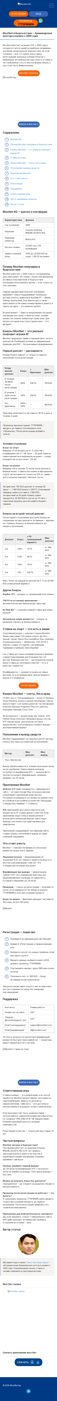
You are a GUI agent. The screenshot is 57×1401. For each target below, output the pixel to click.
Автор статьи (17, 204)
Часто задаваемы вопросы (23, 199)
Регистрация (16, 183)
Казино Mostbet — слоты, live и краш (28, 163)
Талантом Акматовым (37, 1262)
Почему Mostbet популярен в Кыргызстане (31, 144)
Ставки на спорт (18, 157)
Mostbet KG (15, 139)
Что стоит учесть (19, 178)
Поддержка (16, 189)
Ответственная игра (20, 194)
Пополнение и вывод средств (24, 168)
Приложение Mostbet (20, 173)
